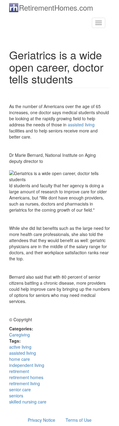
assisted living (81, 124)
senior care (20, 389)
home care (19, 359)
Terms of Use (79, 420)
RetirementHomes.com (56, 7)
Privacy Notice (41, 420)
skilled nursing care (27, 402)
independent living (26, 365)
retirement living (24, 383)
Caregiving (19, 335)
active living (20, 347)
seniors (16, 396)
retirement (19, 371)
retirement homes (26, 377)
